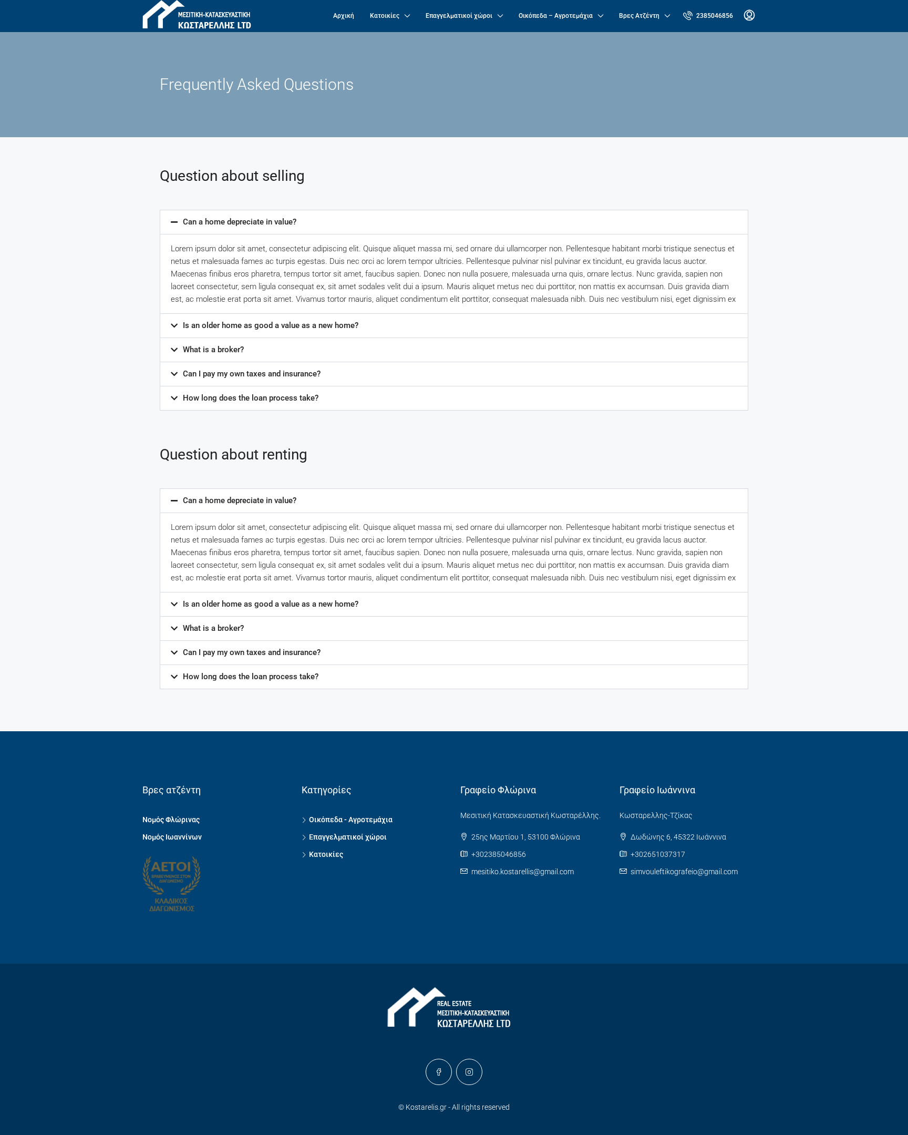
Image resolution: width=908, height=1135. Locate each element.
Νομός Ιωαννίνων (172, 837)
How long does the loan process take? (250, 398)
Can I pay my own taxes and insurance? (252, 374)
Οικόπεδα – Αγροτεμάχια (556, 15)
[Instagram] (469, 1072)
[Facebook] (439, 1072)
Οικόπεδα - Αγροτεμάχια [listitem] (351, 819)
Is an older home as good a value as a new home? (270, 325)
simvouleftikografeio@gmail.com (684, 871)
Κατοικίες (384, 15)
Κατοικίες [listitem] (326, 854)
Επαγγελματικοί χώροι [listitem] (348, 837)
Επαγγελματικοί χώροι (459, 15)
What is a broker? (213, 349)
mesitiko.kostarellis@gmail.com (522, 871)
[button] (454, 222)
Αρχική (343, 15)
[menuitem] (708, 16)
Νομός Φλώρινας (171, 819)
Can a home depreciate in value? (239, 222)
